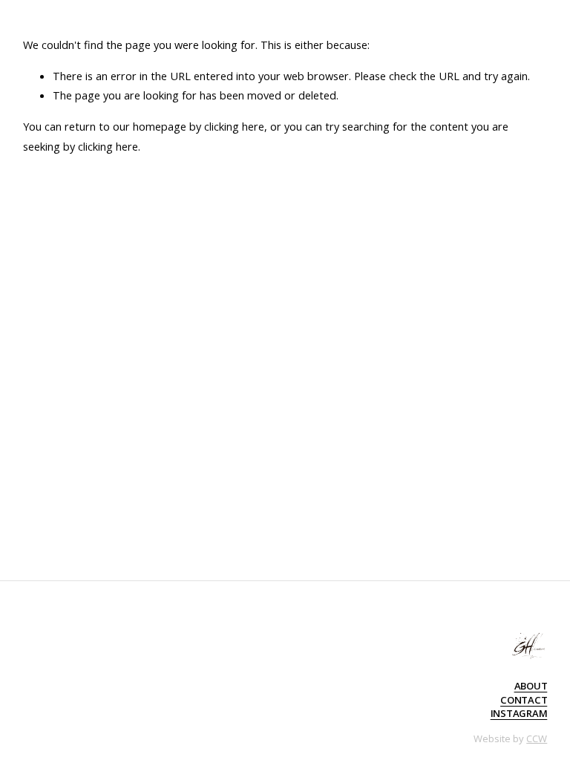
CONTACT (523, 700)
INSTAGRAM (519, 713)
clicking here (234, 126)
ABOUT (531, 685)
